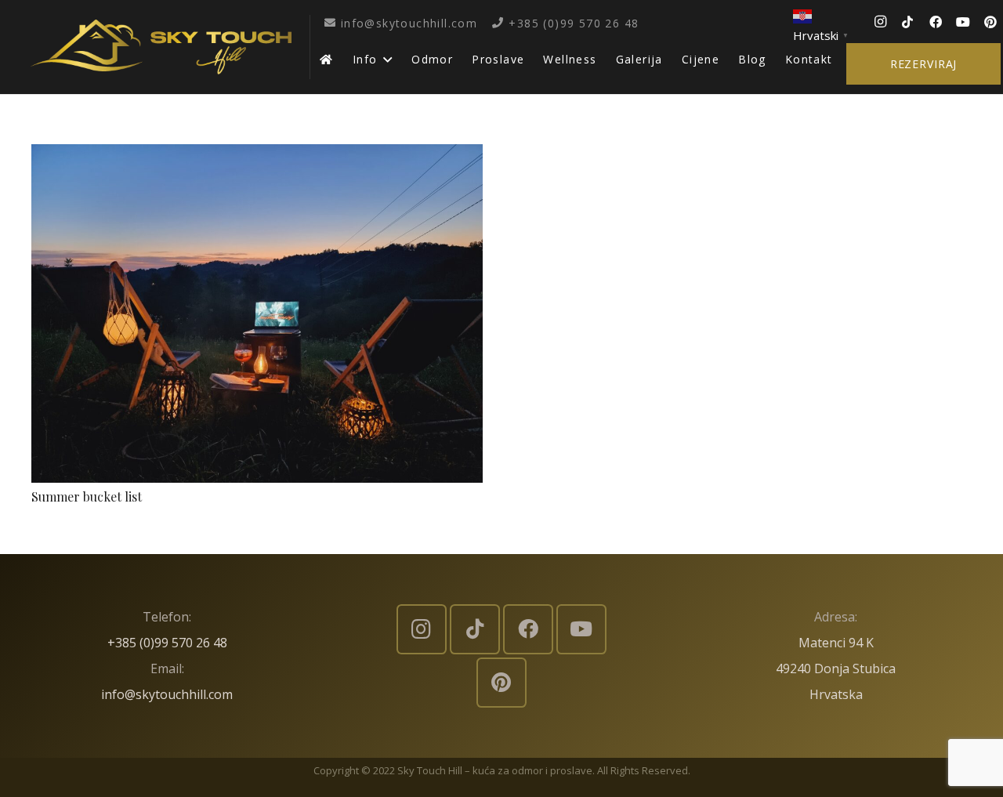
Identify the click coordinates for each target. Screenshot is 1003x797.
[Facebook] (935, 21)
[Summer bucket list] (257, 156)
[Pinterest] (990, 21)
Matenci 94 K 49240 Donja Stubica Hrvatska (836, 668)
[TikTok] (907, 21)
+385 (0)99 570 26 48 (167, 642)
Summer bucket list (86, 496)
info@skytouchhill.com (167, 694)
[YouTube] (963, 21)
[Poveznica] (161, 47)
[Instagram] (880, 21)
